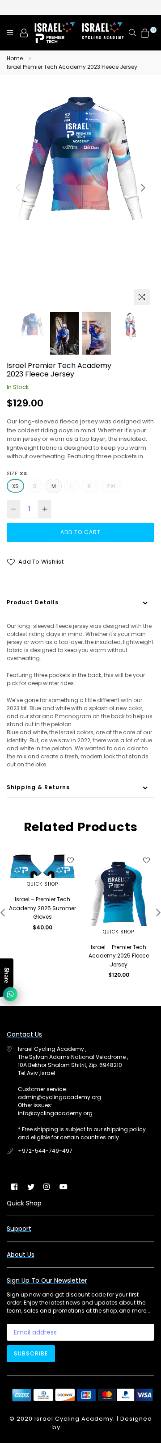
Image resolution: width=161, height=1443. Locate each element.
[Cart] (145, 32)
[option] (80, 162)
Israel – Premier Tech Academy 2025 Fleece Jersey (119, 955)
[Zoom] (142, 297)
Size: (17, 473)
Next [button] (143, 188)
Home (15, 58)
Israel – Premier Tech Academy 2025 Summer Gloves (42, 907)
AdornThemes (85, 1427)
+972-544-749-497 (45, 1150)
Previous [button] (18, 188)
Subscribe (31, 1353)
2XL (111, 486)
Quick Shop (42, 884)
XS (15, 486)
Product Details (33, 602)
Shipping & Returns (38, 787)
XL (90, 486)
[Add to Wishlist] (70, 860)
